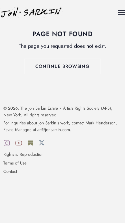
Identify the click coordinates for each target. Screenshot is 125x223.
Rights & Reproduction (23, 154)
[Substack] (30, 144)
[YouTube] (18, 144)
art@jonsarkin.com (53, 129)
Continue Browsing (62, 66)
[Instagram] (6, 144)
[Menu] (121, 12)
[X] (42, 144)
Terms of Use (15, 163)
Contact (10, 171)
